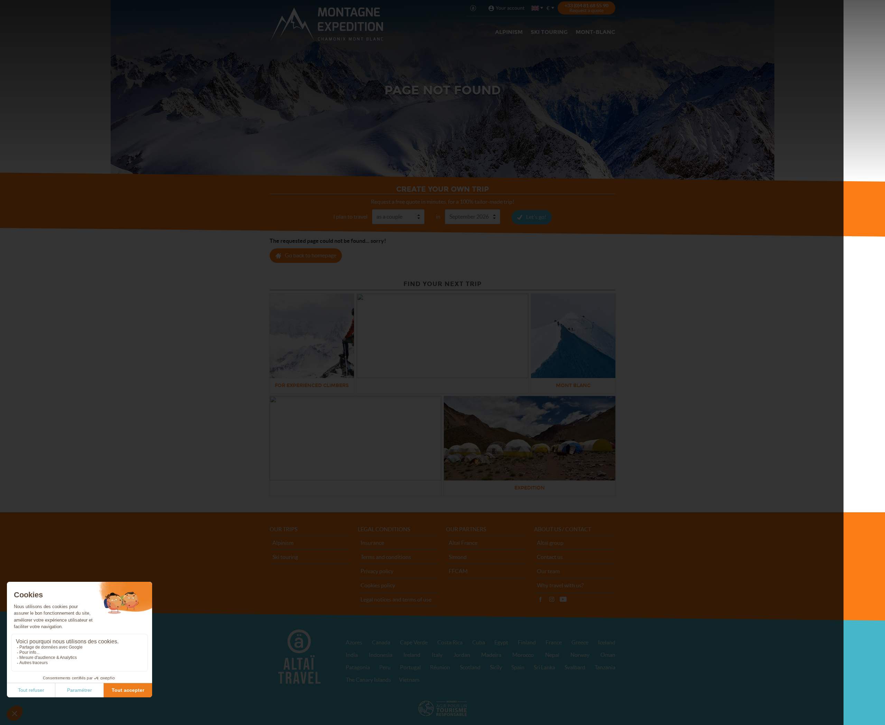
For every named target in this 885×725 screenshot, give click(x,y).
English (535, 8)
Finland (527, 642)
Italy (437, 655)
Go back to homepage (310, 255)
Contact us (550, 557)
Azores (354, 642)
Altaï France (463, 543)
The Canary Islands (368, 680)
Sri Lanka (544, 667)
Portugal (410, 667)
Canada (381, 642)
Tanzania (605, 667)
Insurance (372, 543)
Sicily (496, 667)
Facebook (540, 599)
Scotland (470, 667)
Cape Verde (414, 642)
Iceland (606, 642)
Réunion (440, 667)
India (352, 655)
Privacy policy (377, 571)
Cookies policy (378, 585)
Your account (510, 8)
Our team (548, 571)
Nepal (552, 655)
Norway (579, 655)
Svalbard (575, 667)
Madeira (491, 655)
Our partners (466, 529)
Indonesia (380, 655)
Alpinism (509, 32)
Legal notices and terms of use (396, 599)
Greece (579, 642)
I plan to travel (350, 216)
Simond (458, 557)
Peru (385, 667)
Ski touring (549, 32)
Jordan (462, 655)
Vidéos (563, 599)
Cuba (478, 642)
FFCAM (458, 571)
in (438, 216)
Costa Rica (450, 642)
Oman (607, 655)
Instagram (551, 599)
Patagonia (358, 667)
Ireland (411, 655)
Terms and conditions (386, 557)
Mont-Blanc (595, 32)
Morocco (523, 655)
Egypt (501, 642)
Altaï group (550, 543)
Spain (517, 667)
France (554, 642)
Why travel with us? (560, 585)
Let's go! (536, 217)
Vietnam (409, 680)
